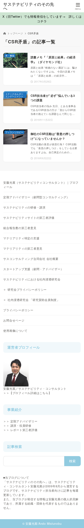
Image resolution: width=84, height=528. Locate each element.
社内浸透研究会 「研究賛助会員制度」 (34, 300)
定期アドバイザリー (24, 421)
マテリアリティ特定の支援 (21, 238)
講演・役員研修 (20, 425)
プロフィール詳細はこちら (30, 393)
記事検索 (14, 446)
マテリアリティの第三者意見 (22, 248)
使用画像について (15, 331)
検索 (72, 461)
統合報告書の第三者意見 (19, 228)
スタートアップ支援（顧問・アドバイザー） (33, 269)
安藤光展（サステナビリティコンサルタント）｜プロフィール (40, 184)
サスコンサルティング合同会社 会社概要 (30, 259)
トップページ (15, 33)
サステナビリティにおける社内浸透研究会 (31, 279)
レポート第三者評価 (24, 430)
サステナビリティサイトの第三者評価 (28, 218)
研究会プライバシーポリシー (27, 289)
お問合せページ (13, 320)
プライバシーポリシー (18, 310)
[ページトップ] (76, 520)
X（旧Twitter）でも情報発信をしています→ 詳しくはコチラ (42, 18)
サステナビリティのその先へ (28, 6)
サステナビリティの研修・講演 (24, 207)
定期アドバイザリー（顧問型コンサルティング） (36, 197)
